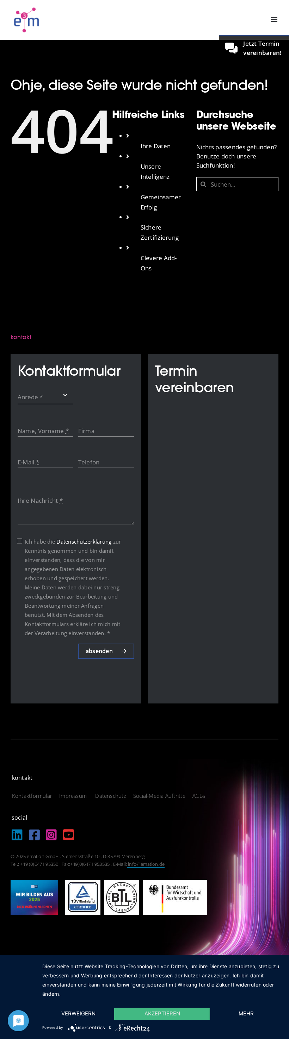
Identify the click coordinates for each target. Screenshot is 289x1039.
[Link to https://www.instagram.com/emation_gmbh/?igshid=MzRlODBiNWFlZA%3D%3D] (51, 834)
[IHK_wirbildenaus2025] (34, 883)
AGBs (198, 795)
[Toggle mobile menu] (274, 19)
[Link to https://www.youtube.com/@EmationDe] (68, 834)
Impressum (73, 795)
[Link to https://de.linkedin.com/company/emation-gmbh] (17, 834)
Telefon (89, 462)
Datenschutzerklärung (83, 541)
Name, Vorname (43, 431)
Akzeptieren (162, 1013)
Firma (86, 431)
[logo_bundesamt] (175, 883)
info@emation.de (146, 864)
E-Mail (28, 462)
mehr (246, 1013)
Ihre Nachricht (40, 500)
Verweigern (78, 1013)
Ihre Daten (156, 146)
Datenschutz (110, 795)
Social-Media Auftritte (159, 795)
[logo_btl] (121, 883)
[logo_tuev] (82, 883)
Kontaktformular (32, 795)
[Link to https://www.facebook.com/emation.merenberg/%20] (34, 834)
